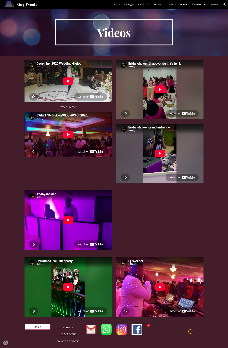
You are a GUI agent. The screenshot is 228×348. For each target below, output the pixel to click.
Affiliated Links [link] (198, 4)
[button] (224, 4)
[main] (114, 32)
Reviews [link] (214, 4)
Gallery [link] (172, 4)
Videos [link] (183, 4)
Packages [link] (129, 4)
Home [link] (117, 4)
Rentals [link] (142, 4)
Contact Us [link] (159, 4)
